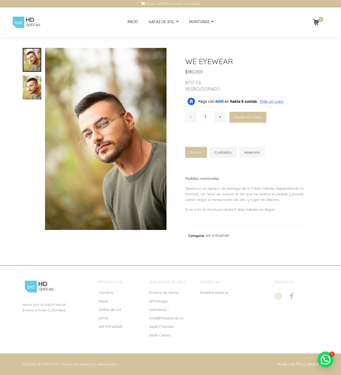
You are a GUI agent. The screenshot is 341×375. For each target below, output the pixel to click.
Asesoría (251, 152)
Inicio (133, 21)
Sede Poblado (161, 326)
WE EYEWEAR (217, 235)
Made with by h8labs (297, 364)
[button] (326, 360)
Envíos (196, 152)
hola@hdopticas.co (166, 318)
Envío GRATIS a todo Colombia (172, 3)
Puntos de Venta (163, 292)
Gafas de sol (161, 21)
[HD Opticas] (26, 22)
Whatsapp (158, 301)
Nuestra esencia (214, 292)
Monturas (199, 21)
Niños (103, 318)
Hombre (106, 292)
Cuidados (223, 152)
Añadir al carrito (248, 117)
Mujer (103, 301)
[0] (316, 22)
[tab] (196, 152)
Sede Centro (160, 335)
